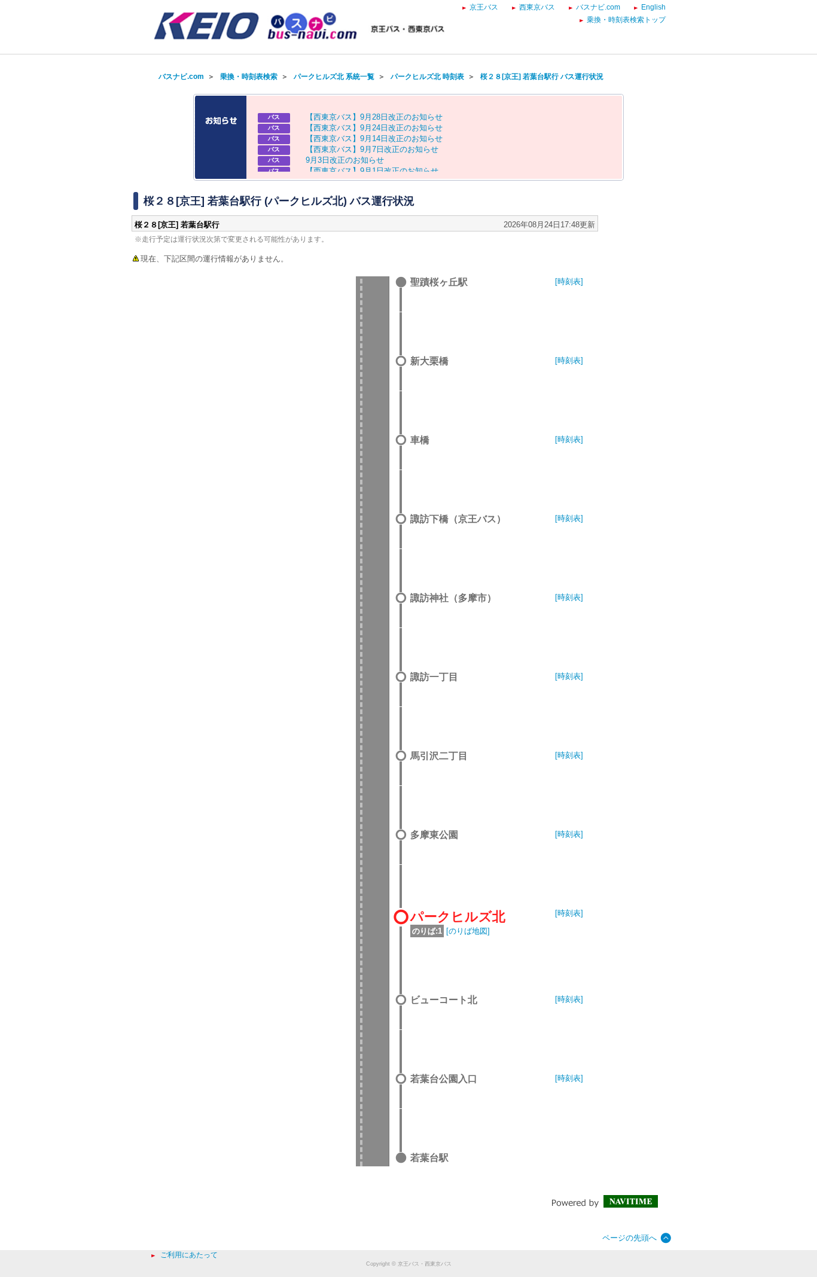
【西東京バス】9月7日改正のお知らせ (372, 149)
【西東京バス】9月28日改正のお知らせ (374, 116)
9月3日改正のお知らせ (345, 160)
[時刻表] (569, 281)
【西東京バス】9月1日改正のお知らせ (372, 170)
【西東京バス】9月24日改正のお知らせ (374, 127)
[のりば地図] (468, 930)
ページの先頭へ (629, 1237)
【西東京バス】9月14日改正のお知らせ (374, 138)
